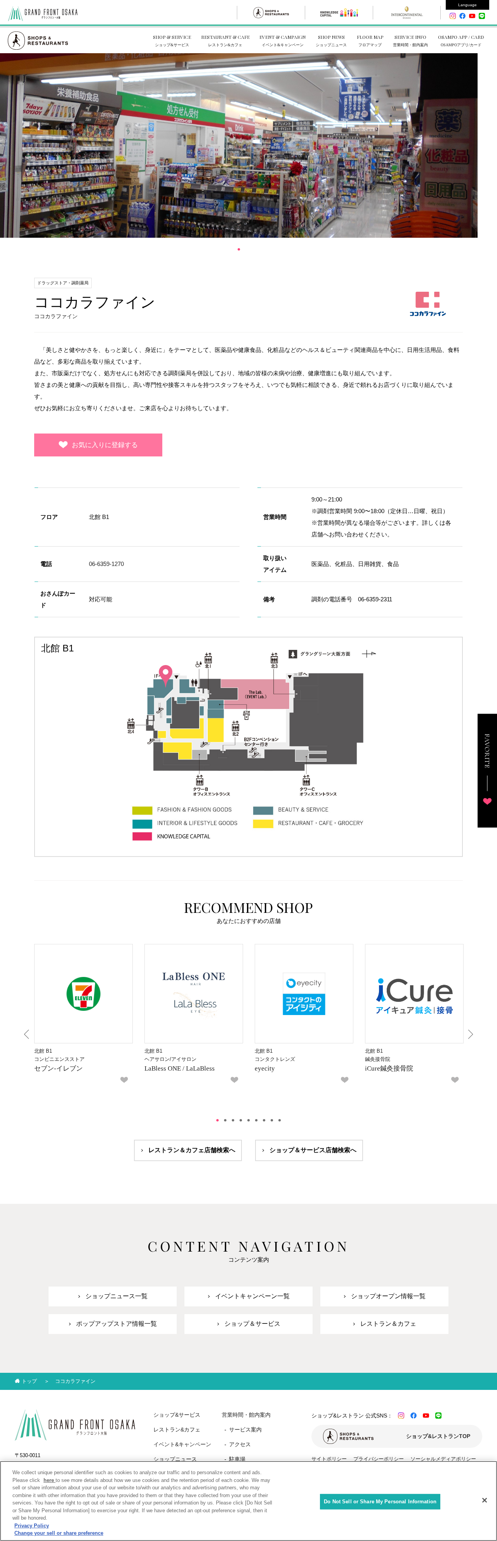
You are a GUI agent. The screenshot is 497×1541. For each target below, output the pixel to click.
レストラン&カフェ (176, 1429)
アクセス (240, 1444)
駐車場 (237, 1459)
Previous (27, 1034)
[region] (248, 1501)
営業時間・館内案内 (246, 1415)
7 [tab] (264, 1120)
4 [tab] (241, 1120)
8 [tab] (272, 1120)
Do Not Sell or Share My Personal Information (380, 1501)
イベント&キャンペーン (182, 1444)
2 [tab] (225, 1120)
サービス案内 (245, 1429)
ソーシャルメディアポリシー (443, 1459)
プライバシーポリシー (378, 1459)
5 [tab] (248, 1120)
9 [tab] (279, 1120)
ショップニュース (175, 1459)
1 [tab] (239, 249)
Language (467, 5)
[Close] (484, 1500)
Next (470, 1034)
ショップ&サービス (176, 1415)
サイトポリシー (329, 1459)
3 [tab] (233, 1120)
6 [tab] (256, 1120)
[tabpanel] (239, 145)
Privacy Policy (31, 1526)
